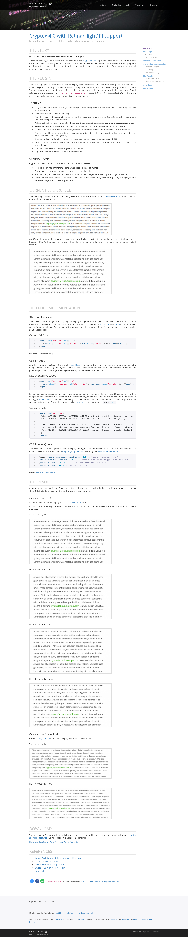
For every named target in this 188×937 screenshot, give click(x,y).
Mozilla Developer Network (46, 473)
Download (147, 85)
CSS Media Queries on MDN (48, 861)
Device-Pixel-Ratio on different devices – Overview (58, 858)
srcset (117, 324)
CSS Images (149, 69)
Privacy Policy (138, 931)
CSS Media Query (152, 72)
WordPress (140, 5)
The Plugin (147, 52)
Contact (148, 931)
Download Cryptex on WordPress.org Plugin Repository (54, 842)
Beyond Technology (40, 4)
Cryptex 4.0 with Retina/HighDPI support (76, 35)
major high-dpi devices (73, 451)
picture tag (104, 324)
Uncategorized (106, 882)
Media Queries (76, 365)
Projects (153, 5)
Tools (127, 5)
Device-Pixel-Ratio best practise (49, 864)
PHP (91, 882)
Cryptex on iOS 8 (152, 79)
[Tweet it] (32, 881)
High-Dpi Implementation (154, 64)
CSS (88, 882)
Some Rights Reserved (84, 913)
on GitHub (59, 913)
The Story (147, 48)
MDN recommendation (107, 451)
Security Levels (151, 57)
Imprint (156, 931)
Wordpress (115, 882)
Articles (103, 5)
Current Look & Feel (152, 60)
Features (148, 54)
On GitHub (116, 5)
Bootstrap (82, 919)
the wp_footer (45, 399)
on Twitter (69, 913)
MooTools (113, 919)
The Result (148, 76)
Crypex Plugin (89, 60)
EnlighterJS (58, 919)
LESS (135, 919)
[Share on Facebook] (37, 881)
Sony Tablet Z (44, 738)
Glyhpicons (125, 919)
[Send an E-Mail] (42, 881)
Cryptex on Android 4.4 (154, 81)
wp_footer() (81, 402)
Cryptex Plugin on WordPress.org (50, 868)
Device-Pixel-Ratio (112, 196)
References (148, 88)
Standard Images (152, 67)
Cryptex (83, 882)
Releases (97, 882)
